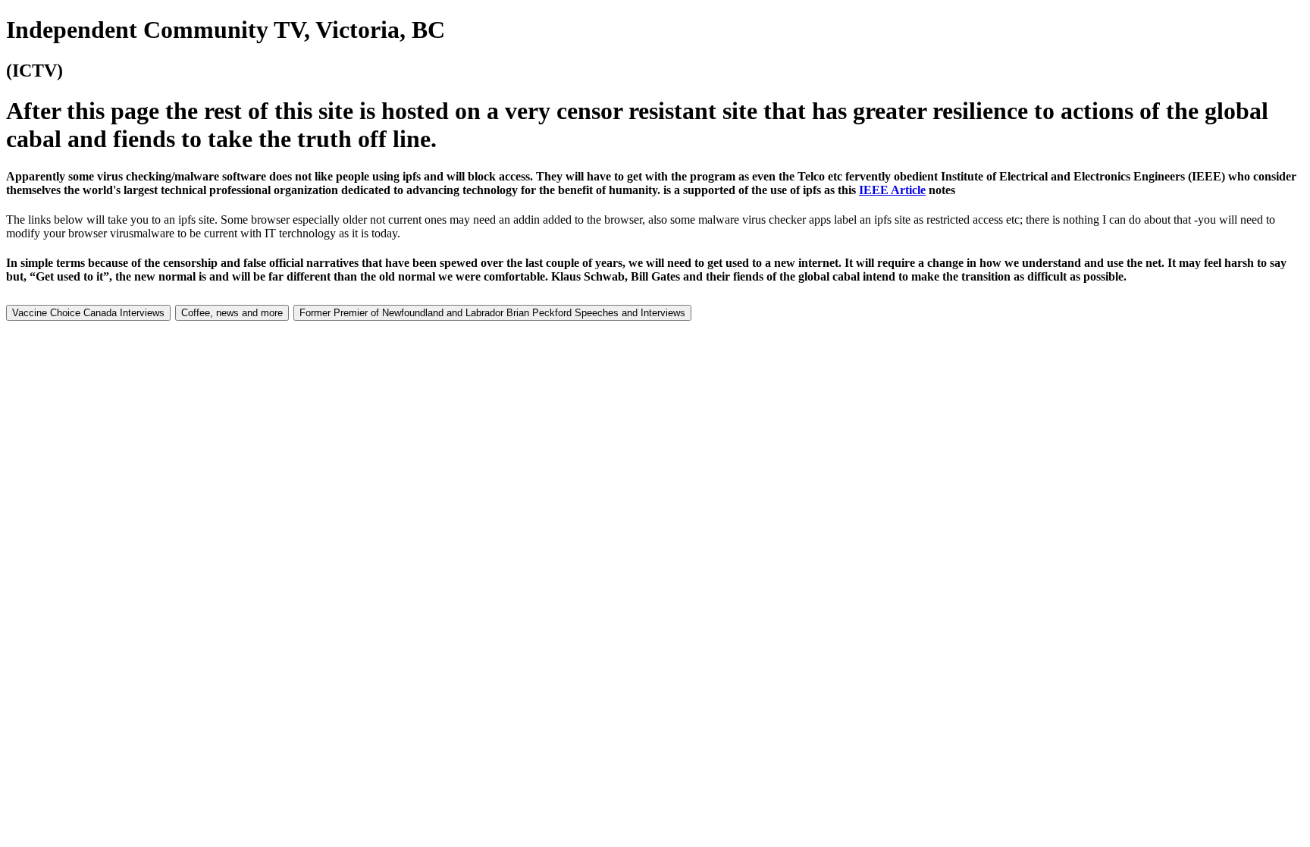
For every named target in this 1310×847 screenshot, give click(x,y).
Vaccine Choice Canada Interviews (88, 312)
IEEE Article (892, 190)
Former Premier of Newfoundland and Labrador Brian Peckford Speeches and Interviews (492, 312)
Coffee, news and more (232, 312)
